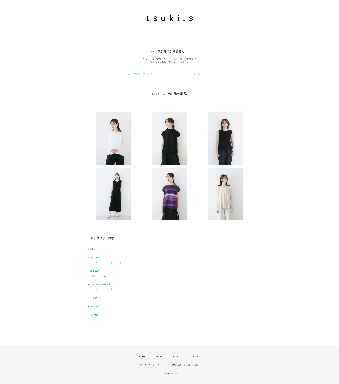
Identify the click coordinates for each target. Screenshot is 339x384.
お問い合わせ (198, 74)
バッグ (93, 298)
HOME (142, 356)
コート (93, 289)
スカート (106, 276)
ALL (92, 249)
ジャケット (107, 289)
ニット (109, 262)
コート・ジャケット (100, 284)
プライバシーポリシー (150, 365)
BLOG (176, 356)
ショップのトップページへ (141, 74)
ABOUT (159, 356)
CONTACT (194, 356)
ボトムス (95, 271)
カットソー (96, 262)
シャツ (120, 262)
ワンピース (96, 314)
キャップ (95, 306)
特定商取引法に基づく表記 (186, 365)
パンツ (93, 276)
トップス (95, 257)
